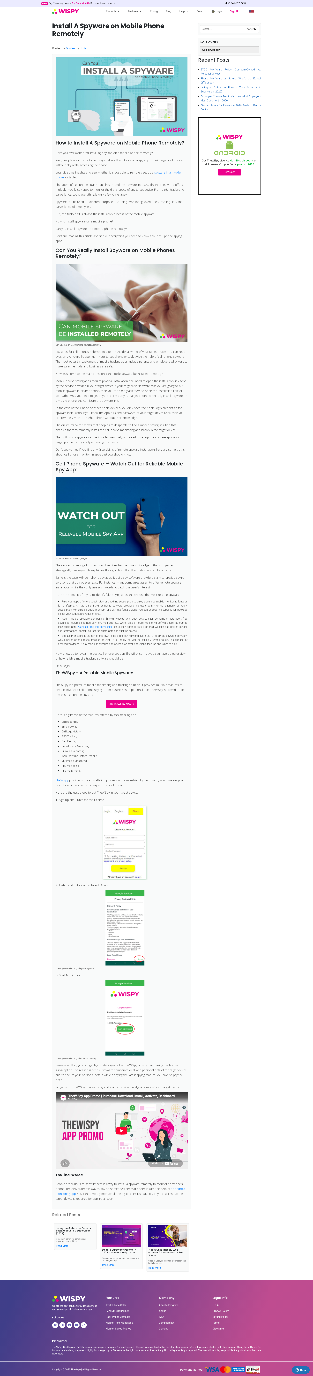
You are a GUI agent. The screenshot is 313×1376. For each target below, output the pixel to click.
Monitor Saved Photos (118, 1328)
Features (133, 11)
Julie (83, 48)
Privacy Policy (220, 1311)
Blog (168, 11)
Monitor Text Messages (119, 1323)
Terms (216, 1323)
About (162, 1311)
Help (182, 11)
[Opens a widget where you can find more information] (301, 1370)
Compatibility (166, 1323)
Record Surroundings (117, 1311)
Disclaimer (218, 1328)
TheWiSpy (62, 780)
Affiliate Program (168, 1305)
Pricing (154, 11)
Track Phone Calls (116, 1305)
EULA (215, 1305)
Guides (70, 48)
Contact (163, 1328)
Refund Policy (220, 1317)
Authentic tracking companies (95, 626)
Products (111, 11)
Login (218, 11)
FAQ (161, 1317)
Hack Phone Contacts (118, 1317)
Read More (62, 1245)
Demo (199, 11)
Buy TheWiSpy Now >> (121, 704)
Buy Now (229, 172)
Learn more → (107, 3)
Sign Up (234, 11)
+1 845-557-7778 (237, 3)
